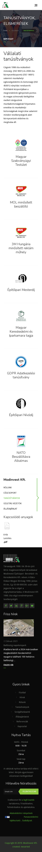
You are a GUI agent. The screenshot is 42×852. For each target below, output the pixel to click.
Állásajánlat (10, 508)
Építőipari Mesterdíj (21, 290)
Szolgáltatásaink (22, 712)
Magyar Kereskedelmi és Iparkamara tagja (21, 331)
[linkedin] (16, 605)
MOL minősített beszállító (21, 204)
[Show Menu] (36, 5)
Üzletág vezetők (13, 503)
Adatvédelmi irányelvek (21, 813)
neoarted (25, 846)
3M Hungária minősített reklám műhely (21, 248)
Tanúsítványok (12, 498)
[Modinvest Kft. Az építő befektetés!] (5, 5)
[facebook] (6, 605)
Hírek (22, 697)
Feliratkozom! (29, 791)
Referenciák (22, 721)
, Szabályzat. (26, 820)
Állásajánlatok (22, 716)
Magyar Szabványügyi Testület (21, 160)
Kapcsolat (8, 39)
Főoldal (22, 692)
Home (5, 30)
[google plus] (26, 605)
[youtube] (32, 605)
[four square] (21, 605)
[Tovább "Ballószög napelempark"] (19, 627)
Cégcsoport (10, 493)
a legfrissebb (28, 800)
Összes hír (8, 665)
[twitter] (11, 605)
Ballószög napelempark (15, 645)
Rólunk (8, 487)
